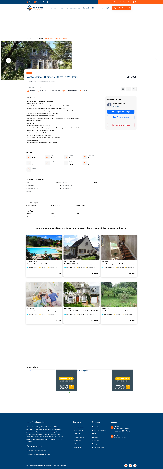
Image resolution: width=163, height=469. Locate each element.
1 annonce (116, 106)
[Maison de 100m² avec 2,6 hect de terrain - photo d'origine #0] (36, 61)
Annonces (32, 38)
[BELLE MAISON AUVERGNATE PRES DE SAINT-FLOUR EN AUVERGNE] (81, 294)
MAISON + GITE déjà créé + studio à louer (78, 264)
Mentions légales (78, 437)
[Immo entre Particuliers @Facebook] (133, 2)
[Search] (102, 8)
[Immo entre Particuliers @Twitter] (136, 2)
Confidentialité (77, 440)
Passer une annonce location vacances (38, 454)
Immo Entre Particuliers (44, 465)
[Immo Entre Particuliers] (34, 8)
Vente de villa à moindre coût (37, 264)
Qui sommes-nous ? (79, 427)
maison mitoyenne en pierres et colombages (42, 311)
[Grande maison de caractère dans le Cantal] (119, 294)
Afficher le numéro (122, 117)
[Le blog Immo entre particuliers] (135, 465)
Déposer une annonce (121, 8)
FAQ (74, 444)
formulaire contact (120, 438)
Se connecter (118, 2)
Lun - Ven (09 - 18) (42, 2)
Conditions (76, 434)
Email (30, 2)
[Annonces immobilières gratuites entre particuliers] (27, 38)
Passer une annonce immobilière (36, 451)
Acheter (53, 8)
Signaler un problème (122, 125)
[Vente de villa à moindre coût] (44, 247)
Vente (94, 434)
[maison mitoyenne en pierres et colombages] (44, 294)
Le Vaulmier (40, 38)
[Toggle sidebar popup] (135, 8)
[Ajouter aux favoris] (134, 89)
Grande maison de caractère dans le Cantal (116, 311)
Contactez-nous (78, 430)
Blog (93, 8)
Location (95, 437)
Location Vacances (73, 8)
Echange (94, 444)
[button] (107, 8)
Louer (62, 8)
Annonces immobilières (99, 430)
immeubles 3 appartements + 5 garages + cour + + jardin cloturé (124, 264)
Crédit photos (77, 447)
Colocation (86, 8)
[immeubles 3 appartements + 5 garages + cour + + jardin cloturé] (119, 247)
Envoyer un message (122, 112)
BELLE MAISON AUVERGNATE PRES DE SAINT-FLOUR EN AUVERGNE (87, 311)
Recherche (95, 427)
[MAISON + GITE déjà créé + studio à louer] (81, 247)
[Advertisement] (81, 24)
